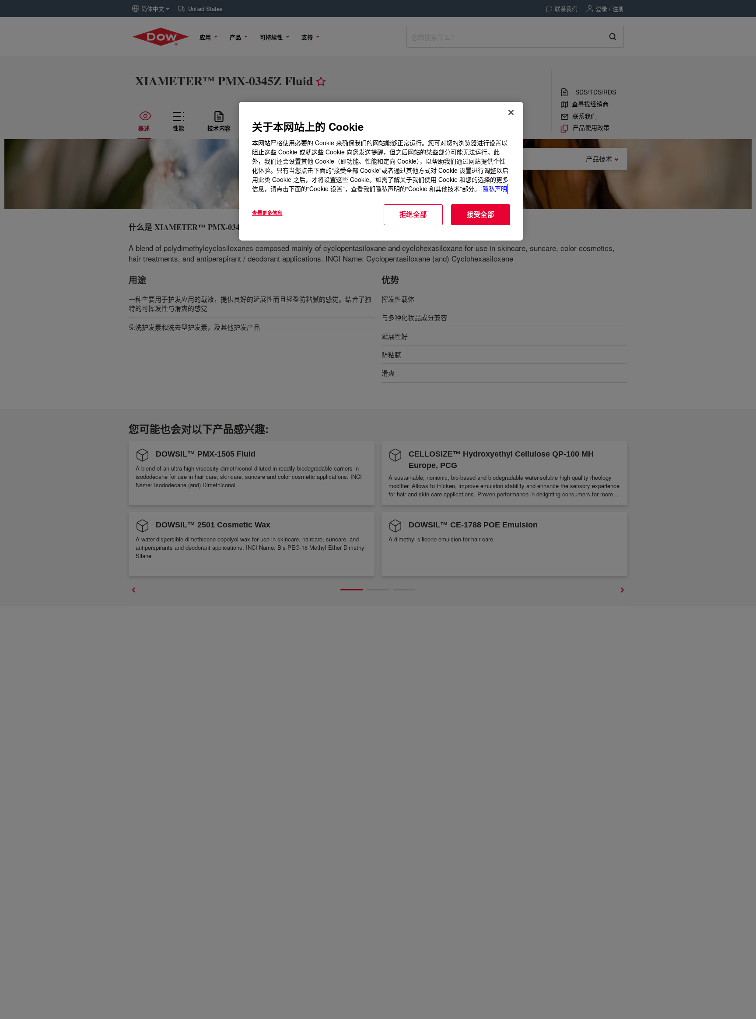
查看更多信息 (267, 212)
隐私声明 (495, 189)
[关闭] (511, 112)
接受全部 (480, 215)
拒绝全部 (413, 215)
